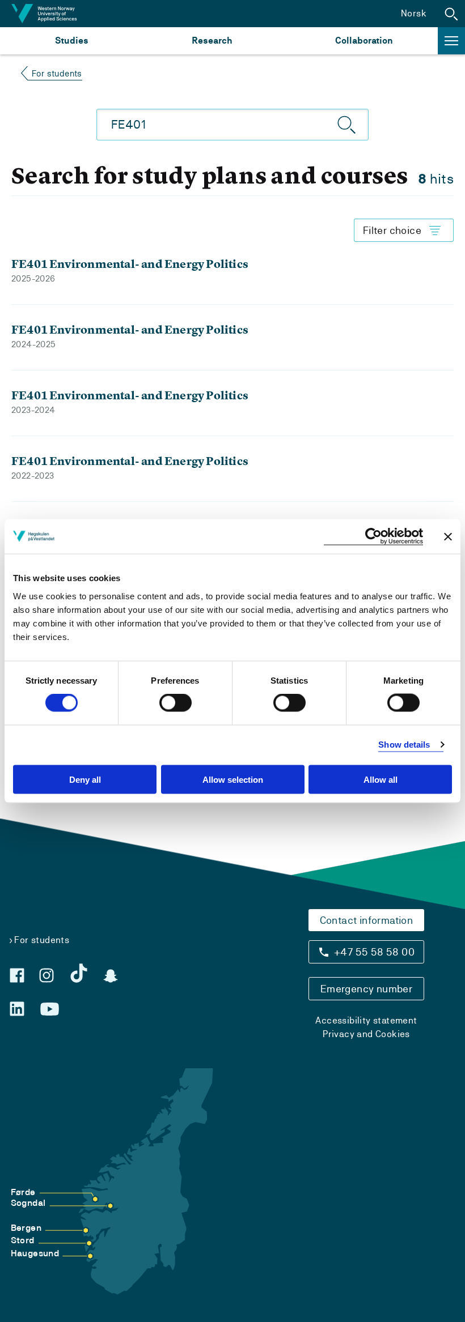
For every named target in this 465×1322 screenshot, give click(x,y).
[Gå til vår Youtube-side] (50, 1009)
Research (212, 40)
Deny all (85, 779)
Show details (404, 744)
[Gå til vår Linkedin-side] (17, 1009)
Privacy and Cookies (366, 1034)
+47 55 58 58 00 (374, 952)
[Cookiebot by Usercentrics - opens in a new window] (373, 536)
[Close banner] (448, 536)
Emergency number (366, 989)
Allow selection (232, 779)
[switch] (175, 703)
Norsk (413, 13)
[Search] (347, 124)
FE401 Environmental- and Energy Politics (129, 263)
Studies (71, 40)
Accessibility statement (366, 1020)
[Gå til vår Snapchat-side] (111, 976)
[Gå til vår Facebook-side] (17, 975)
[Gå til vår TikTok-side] (79, 973)
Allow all (380, 779)
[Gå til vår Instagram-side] (46, 975)
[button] (451, 13)
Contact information (366, 920)
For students (57, 73)
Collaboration (364, 40)
